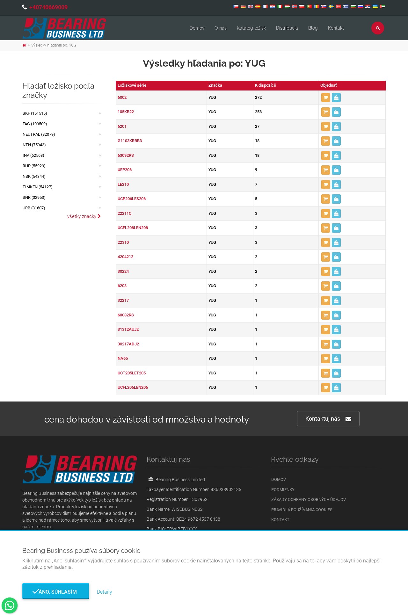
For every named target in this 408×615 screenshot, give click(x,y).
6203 (122, 285)
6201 (122, 126)
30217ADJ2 (128, 344)
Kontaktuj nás (322, 418)
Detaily (104, 592)
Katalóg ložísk (251, 28)
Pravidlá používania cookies (301, 509)
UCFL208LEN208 (133, 227)
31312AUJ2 (128, 329)
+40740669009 (48, 7)
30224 (123, 271)
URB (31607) (34, 208)
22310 (123, 242)
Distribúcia (287, 28)
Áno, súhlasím (56, 592)
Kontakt (336, 28)
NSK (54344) (34, 176)
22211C (124, 213)
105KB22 (126, 111)
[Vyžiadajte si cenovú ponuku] (336, 97)
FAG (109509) (35, 123)
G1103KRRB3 (130, 140)
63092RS (126, 155)
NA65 (123, 358)
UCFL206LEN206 (133, 387)
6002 (122, 97)
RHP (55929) (34, 165)
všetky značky (82, 216)
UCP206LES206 (132, 198)
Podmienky (283, 489)
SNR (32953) (34, 197)
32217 (123, 300)
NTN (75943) (34, 144)
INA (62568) (33, 155)
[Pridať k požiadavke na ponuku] (325, 97)
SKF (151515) (35, 113)
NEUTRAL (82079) (39, 134)
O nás (221, 28)
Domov (197, 28)
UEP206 (125, 169)
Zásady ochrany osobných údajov (308, 499)
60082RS (126, 315)
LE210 (123, 184)
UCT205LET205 (132, 373)
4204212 (125, 256)
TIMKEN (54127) (38, 186)
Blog (313, 28)
